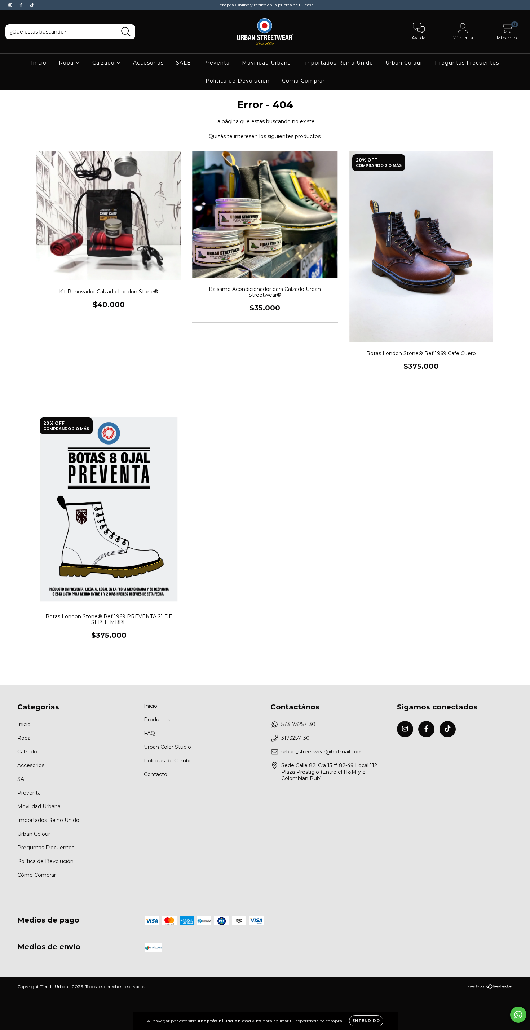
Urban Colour (404, 62)
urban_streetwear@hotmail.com (322, 751)
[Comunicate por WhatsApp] (518, 1015)
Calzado (104, 62)
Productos (157, 719)
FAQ (149, 733)
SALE (183, 62)
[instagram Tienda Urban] (10, 5)
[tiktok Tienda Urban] (32, 5)
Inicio (39, 62)
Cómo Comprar (303, 81)
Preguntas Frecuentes (467, 62)
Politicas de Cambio (169, 760)
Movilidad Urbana (266, 62)
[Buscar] (126, 31)
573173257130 (298, 724)
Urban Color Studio (167, 747)
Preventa (216, 62)
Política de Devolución (238, 81)
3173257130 (295, 738)
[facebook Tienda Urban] (21, 5)
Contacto (155, 774)
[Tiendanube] (490, 987)
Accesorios (148, 62)
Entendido (366, 1020)
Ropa (67, 62)
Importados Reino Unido (338, 62)
